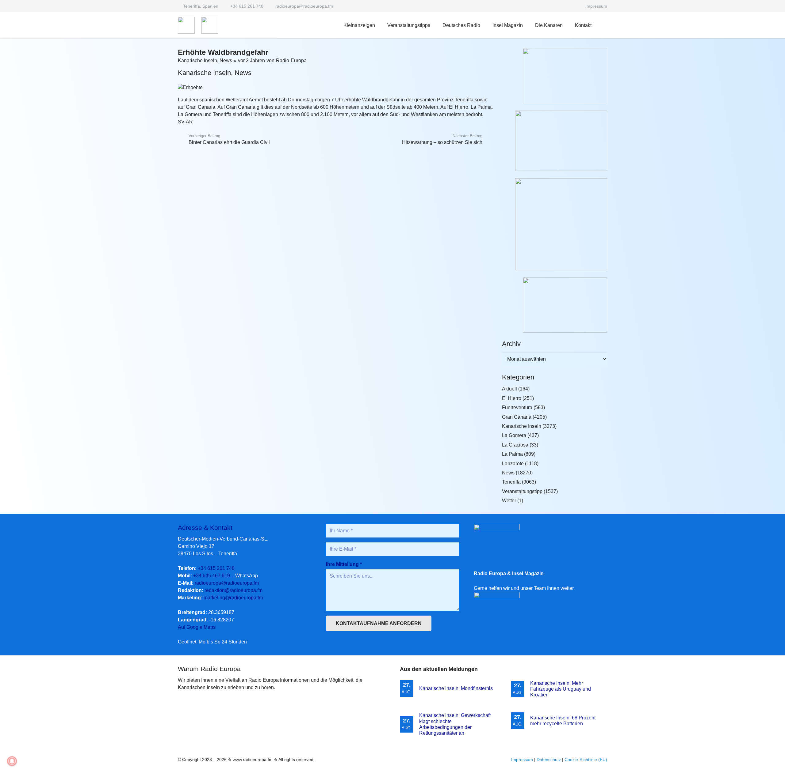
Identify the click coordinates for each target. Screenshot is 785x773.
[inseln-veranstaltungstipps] (554, 305)
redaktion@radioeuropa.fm (233, 590)
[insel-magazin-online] (554, 75)
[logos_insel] (209, 25)
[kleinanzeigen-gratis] (554, 224)
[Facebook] (574, 6)
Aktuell (509, 388)
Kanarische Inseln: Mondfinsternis (456, 688)
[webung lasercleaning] (554, 141)
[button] (485, 25)
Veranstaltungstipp (522, 491)
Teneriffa (511, 482)
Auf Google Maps (197, 627)
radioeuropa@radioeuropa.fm (227, 583)
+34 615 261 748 (216, 568)
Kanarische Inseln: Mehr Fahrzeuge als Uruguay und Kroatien (560, 689)
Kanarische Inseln (197, 60)
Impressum (522, 759)
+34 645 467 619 (211, 575)
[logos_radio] (186, 25)
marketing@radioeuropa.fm (233, 597)
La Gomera (514, 435)
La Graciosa (515, 444)
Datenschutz (549, 759)
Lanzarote (513, 463)
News (226, 60)
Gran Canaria (516, 417)
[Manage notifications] (12, 761)
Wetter (509, 500)
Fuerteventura (517, 407)
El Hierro (511, 398)
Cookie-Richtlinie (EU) (586, 759)
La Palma (512, 454)
